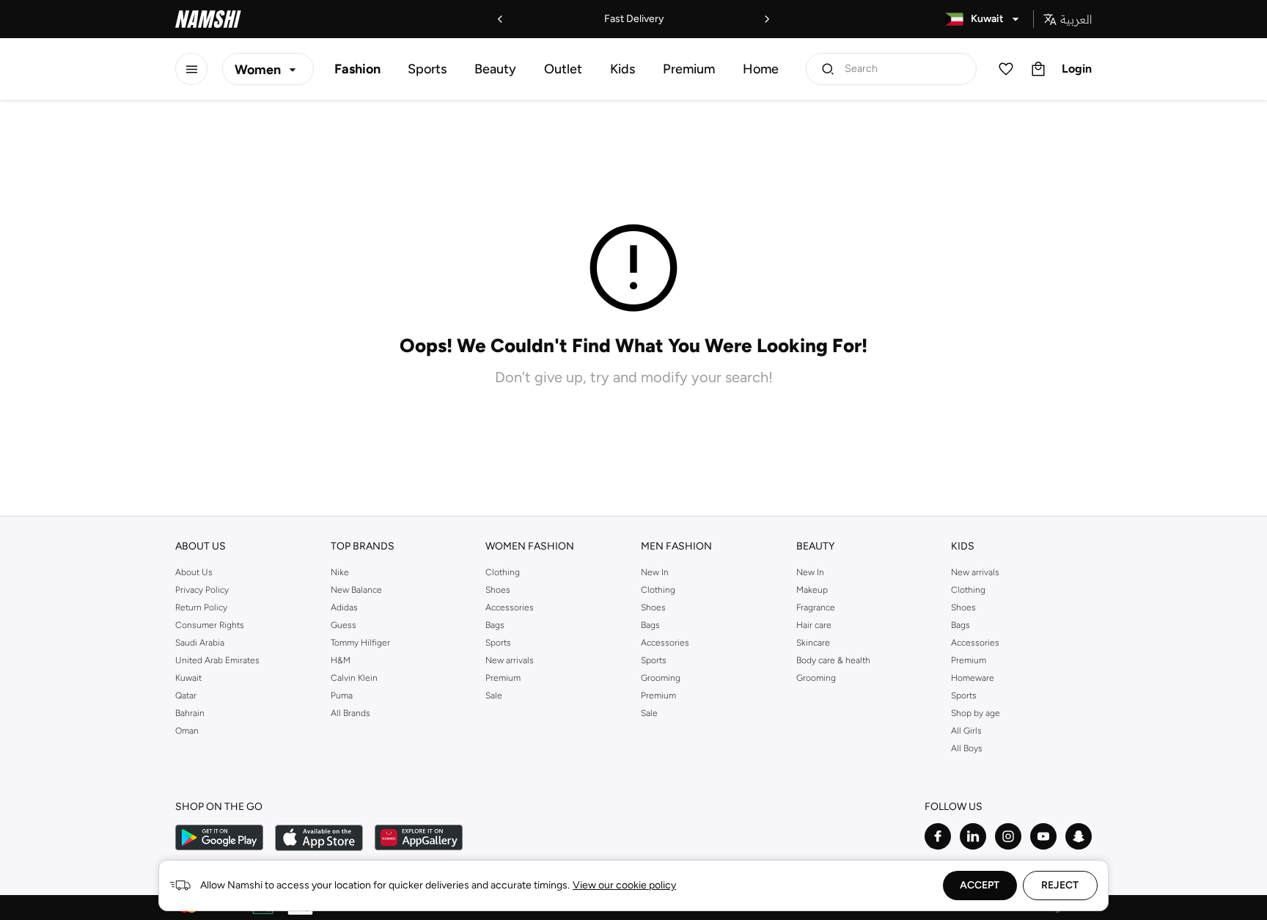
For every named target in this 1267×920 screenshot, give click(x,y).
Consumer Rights (209, 625)
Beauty (495, 69)
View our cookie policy (624, 885)
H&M (340, 660)
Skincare (813, 643)
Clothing (502, 572)
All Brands (350, 713)
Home (761, 69)
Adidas (344, 607)
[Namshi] (208, 19)
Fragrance (815, 607)
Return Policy (201, 607)
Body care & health (833, 660)
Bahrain (190, 713)
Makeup (812, 590)
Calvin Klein (354, 678)
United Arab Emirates (217, 660)
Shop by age (975, 713)
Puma (342, 695)
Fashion (357, 69)
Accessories (509, 607)
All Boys (967, 748)
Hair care (813, 625)
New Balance (356, 590)
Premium (689, 69)
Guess (343, 625)
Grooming (660, 678)
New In (655, 572)
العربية (1076, 19)
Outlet (563, 69)
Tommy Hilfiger (360, 643)
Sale (493, 695)
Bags (494, 625)
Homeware (972, 678)
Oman (187, 731)
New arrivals (509, 660)
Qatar (186, 695)
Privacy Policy (202, 590)
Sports (427, 69)
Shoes (497, 590)
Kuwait (188, 678)
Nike (340, 572)
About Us (194, 572)
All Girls (966, 731)
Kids (622, 69)
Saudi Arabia (199, 643)
